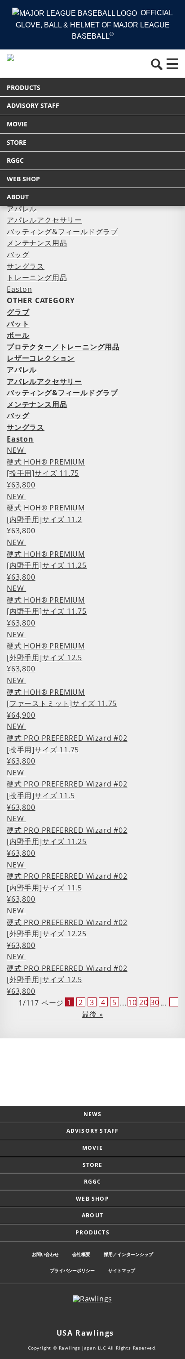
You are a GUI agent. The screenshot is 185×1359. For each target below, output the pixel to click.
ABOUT (18, 196)
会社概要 (81, 1254)
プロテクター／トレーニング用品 (63, 347)
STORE (16, 142)
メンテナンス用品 (37, 243)
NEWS (93, 1114)
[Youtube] (119, 1315)
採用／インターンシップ (128, 1254)
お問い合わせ (45, 1254)
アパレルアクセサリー (44, 220)
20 (143, 1001)
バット (18, 324)
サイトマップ (121, 1270)
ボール (18, 335)
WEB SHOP (23, 178)
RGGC (15, 160)
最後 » (92, 1014)
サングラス (25, 266)
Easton (19, 289)
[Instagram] (65, 1315)
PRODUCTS (23, 87)
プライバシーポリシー (72, 1270)
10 (132, 1001)
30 (154, 1001)
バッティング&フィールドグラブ (62, 232)
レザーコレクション (41, 358)
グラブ (18, 312)
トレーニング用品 (37, 277)
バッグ (18, 254)
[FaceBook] (101, 1315)
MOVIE (17, 124)
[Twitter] (83, 1315)
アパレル (22, 209)
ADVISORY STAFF (33, 105)
